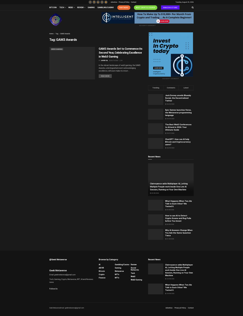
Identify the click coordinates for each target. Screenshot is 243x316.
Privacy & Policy (124, 2)
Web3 (70, 7)
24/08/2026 (170, 210)
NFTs (117, 274)
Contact (133, 2)
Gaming (91, 7)
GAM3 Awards (65, 34)
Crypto (102, 274)
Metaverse (119, 271)
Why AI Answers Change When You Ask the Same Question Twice (179, 233)
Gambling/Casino (105, 7)
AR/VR (101, 268)
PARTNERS (123, 7)
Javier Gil (104, 60)
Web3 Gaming (56, 49)
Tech (61, 7)
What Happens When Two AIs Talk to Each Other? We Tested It (178, 204)
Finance (102, 278)
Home (51, 34)
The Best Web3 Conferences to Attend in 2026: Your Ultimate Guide (178, 127)
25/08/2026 (155, 193)
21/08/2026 (170, 239)
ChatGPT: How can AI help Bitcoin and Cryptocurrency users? (178, 142)
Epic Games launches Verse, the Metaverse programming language (178, 112)
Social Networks (135, 269)
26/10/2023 (114, 60)
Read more (105, 76)
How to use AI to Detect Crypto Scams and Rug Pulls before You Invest (178, 218)
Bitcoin (53, 7)
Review (80, 7)
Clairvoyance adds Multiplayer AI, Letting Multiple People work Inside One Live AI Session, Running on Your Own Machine (169, 186)
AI (99, 265)
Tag (56, 34)
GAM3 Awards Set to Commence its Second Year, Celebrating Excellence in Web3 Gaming (120, 52)
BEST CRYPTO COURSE (145, 7)
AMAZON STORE (170, 7)
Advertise (114, 2)
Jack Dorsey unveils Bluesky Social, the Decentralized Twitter (178, 98)
